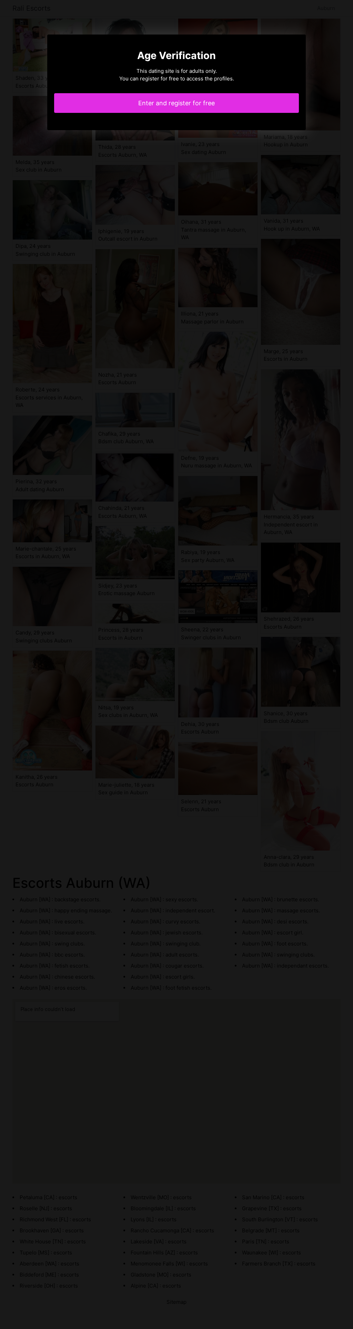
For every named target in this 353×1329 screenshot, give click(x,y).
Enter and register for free (176, 103)
